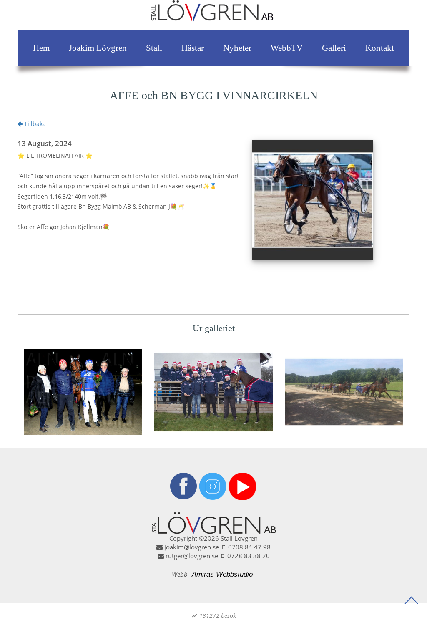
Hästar (192, 48)
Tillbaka (34, 124)
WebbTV (287, 48)
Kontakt (379, 48)
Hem (41, 48)
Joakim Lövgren (98, 48)
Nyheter (237, 48)
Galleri (334, 48)
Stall (154, 48)
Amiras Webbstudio (222, 574)
